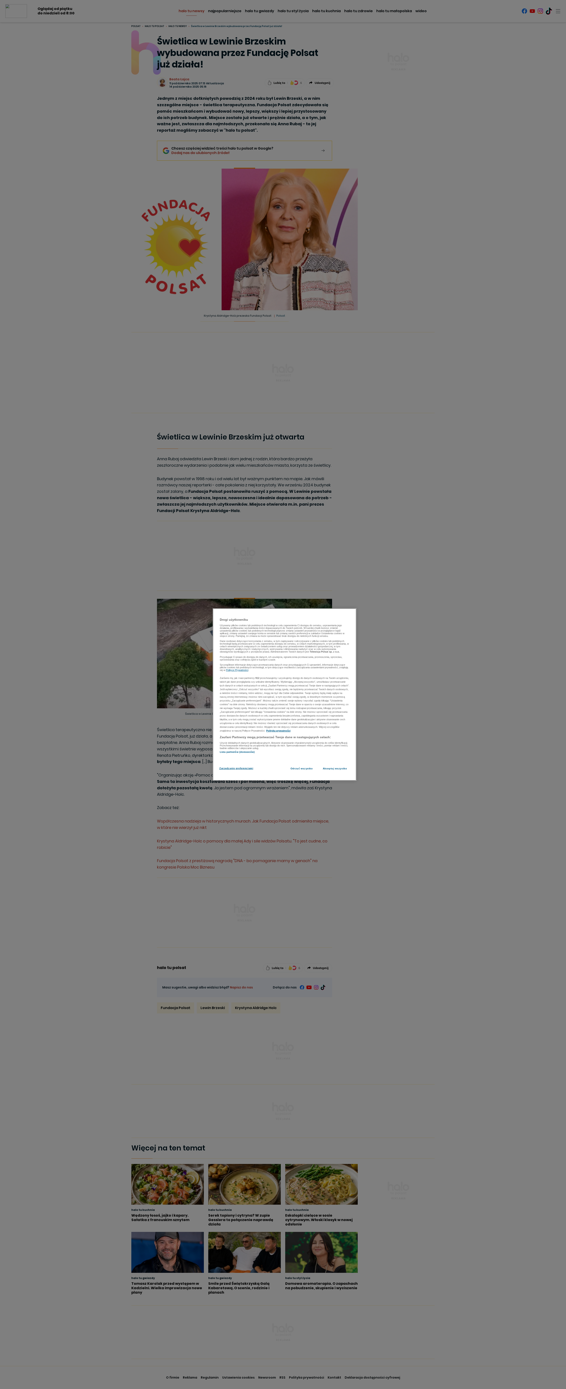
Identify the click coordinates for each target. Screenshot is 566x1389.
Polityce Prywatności (237, 670)
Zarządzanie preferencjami (236, 768)
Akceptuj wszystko (335, 768)
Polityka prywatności (278, 731)
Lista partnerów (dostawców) (237, 752)
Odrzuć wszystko (302, 768)
